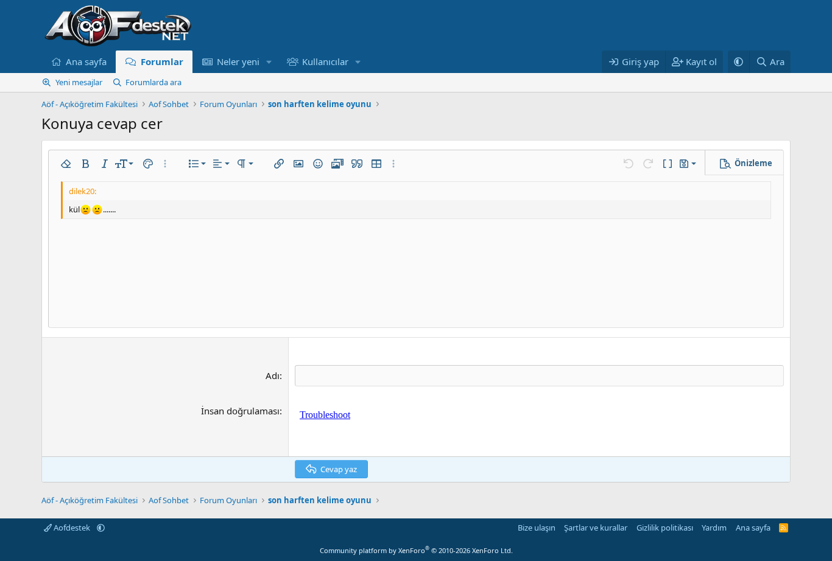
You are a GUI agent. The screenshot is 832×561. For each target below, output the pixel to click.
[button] (269, 62)
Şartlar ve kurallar (595, 527)
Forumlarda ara (153, 82)
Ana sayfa (86, 61)
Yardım (714, 527)
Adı (273, 375)
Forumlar (162, 61)
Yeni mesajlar (78, 82)
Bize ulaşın (536, 527)
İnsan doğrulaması (240, 411)
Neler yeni (238, 61)
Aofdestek (72, 527)
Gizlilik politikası (664, 527)
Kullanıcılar (325, 61)
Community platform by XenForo (416, 550)
